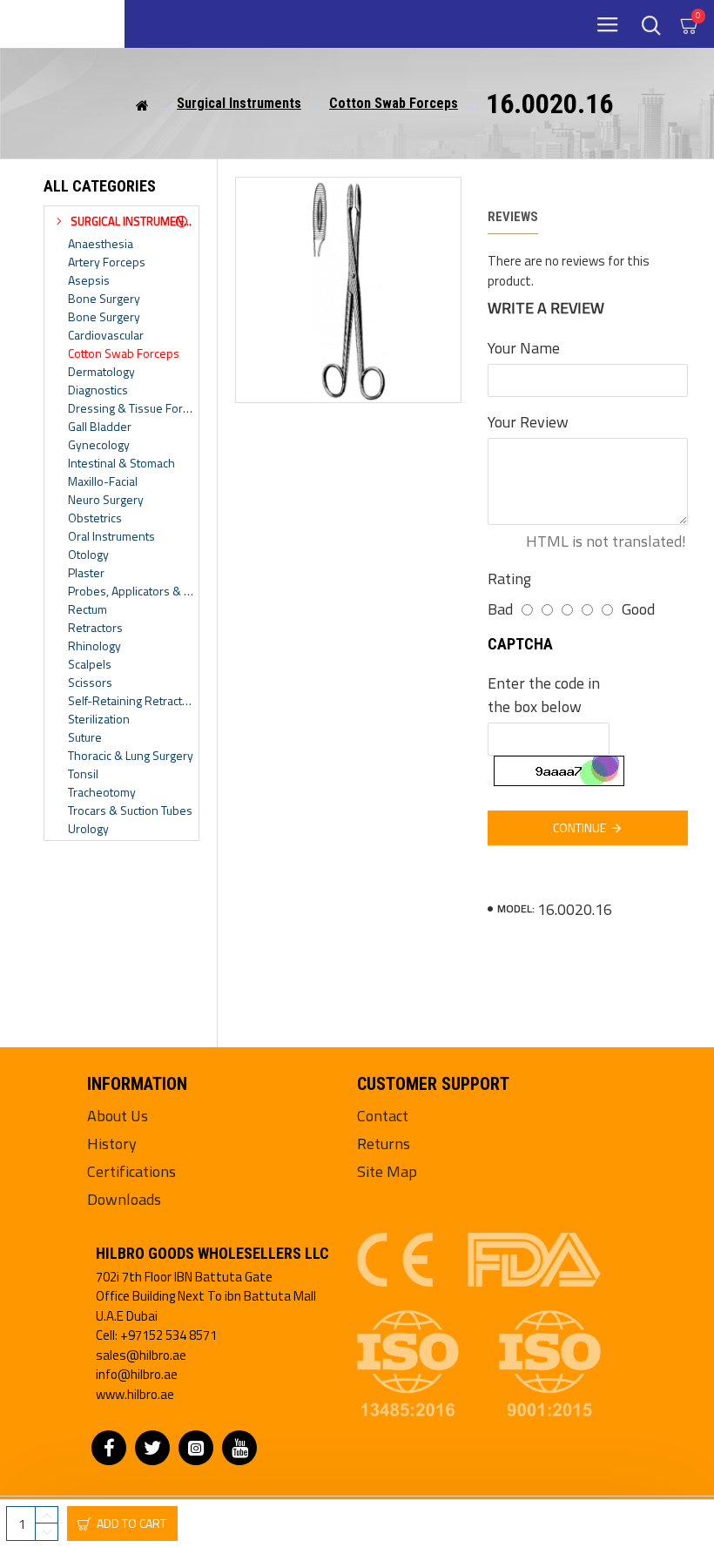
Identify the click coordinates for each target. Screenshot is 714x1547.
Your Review (528, 422)
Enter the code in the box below (544, 694)
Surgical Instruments (239, 103)
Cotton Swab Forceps (393, 103)
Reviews (513, 217)
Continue (579, 827)
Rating (509, 578)
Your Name (524, 348)
